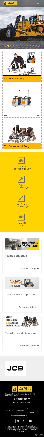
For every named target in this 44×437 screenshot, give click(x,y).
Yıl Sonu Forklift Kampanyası (20, 294)
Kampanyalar (16, 415)
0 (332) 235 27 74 (22, 399)
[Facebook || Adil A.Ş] (13, 421)
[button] (5, 46)
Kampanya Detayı (27, 268)
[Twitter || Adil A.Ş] (18, 421)
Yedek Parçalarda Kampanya (21, 333)
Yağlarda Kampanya (16, 255)
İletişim (25, 415)
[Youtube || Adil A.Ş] (30, 421)
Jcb (6, 373)
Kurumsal (9, 411)
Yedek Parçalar (31, 411)
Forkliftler (20, 411)
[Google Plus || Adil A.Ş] (24, 421)
